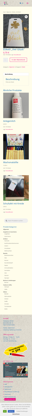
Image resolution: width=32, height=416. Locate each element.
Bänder (6, 294)
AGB (5, 384)
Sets (5, 273)
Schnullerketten (8, 268)
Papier (6, 265)
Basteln (5, 253)
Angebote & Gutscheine (10, 232)
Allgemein (8, 12)
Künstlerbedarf (8, 263)
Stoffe (6, 301)
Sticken (6, 299)
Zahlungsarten (8, 387)
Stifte (5, 289)
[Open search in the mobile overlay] (16, 221)
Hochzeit (6, 241)
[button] (26, 16)
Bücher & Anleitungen (9, 280)
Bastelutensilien (8, 255)
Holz (5, 258)
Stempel (6, 287)
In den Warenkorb (18, 60)
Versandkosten (17, 54)
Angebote (7, 234)
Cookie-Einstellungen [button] (22, 411)
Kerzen (6, 260)
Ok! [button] (5, 411)
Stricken (6, 304)
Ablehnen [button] (11, 411)
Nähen (5, 292)
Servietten (7, 270)
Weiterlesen (16, 414)
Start (4, 12)
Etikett (23, 67)
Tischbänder (7, 306)
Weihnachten (8, 251)
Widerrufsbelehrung (10, 397)
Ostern (6, 246)
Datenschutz (7, 389)
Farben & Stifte (7, 285)
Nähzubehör (7, 296)
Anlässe (5, 239)
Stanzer (6, 275)
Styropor (6, 278)
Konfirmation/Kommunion (11, 243)
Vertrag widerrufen (10, 399)
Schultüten (7, 248)
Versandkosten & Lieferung (11, 391)
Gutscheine (7, 236)
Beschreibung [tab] (9, 74)
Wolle (5, 309)
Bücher (6, 282)
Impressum (7, 394)
